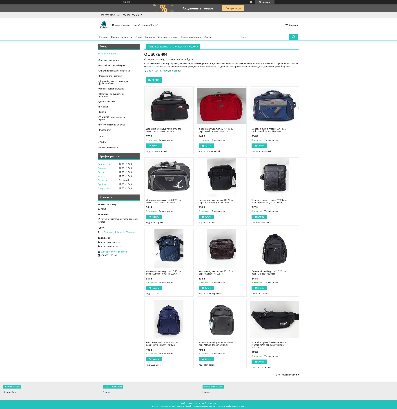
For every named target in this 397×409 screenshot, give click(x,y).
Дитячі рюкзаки (107, 101)
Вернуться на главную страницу (164, 70)
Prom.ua (212, 403)
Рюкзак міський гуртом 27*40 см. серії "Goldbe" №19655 (269, 272)
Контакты (150, 37)
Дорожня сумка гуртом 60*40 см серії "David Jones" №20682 (269, 130)
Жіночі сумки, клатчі (109, 60)
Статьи (208, 37)
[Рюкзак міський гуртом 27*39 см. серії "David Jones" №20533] (169, 319)
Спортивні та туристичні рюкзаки (111, 95)
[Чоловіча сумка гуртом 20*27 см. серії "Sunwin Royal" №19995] (221, 177)
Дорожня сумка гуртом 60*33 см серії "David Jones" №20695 (163, 201)
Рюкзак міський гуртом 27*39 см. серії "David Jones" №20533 (163, 343)
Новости (207, 392)
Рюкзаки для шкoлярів (110, 76)
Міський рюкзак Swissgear (112, 65)
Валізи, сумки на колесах (112, 124)
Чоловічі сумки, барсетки (111, 88)
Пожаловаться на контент (204, 406)
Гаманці (103, 112)
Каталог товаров (120, 37)
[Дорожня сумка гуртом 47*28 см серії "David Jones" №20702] (221, 106)
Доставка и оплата (168, 37)
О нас (139, 37)
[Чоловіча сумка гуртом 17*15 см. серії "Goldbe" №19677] (221, 248)
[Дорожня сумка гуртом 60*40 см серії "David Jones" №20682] (274, 106)
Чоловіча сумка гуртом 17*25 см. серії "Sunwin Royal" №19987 (163, 272)
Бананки (103, 106)
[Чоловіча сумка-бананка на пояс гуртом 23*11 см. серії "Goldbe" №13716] (274, 319)
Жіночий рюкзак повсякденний (115, 70)
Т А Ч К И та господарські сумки (112, 118)
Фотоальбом (9, 392)
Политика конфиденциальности (231, 406)
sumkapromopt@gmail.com (114, 251)
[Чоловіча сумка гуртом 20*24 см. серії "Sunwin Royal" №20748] (274, 177)
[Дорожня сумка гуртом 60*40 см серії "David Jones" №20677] (169, 106)
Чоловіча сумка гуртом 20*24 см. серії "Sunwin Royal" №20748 (269, 201)
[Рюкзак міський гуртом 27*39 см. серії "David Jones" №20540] (221, 319)
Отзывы (102, 142)
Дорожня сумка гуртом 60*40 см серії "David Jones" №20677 (163, 130)
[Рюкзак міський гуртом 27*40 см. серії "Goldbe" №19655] (274, 248)
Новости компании (191, 37)
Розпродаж (105, 130)
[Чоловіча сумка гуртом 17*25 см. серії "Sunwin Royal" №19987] (169, 248)
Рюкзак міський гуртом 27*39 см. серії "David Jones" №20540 (216, 343)
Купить (155, 145)
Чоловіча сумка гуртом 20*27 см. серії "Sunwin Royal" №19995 (216, 201)
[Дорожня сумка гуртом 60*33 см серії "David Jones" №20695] (169, 177)
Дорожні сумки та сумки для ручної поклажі (113, 82)
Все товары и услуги (286, 374)
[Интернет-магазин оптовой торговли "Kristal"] (104, 25)
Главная (103, 37)
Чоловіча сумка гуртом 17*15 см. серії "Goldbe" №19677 (216, 272)
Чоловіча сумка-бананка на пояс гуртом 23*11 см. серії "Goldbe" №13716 (269, 345)
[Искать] (293, 37)
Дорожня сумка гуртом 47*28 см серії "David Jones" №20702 (216, 130)
